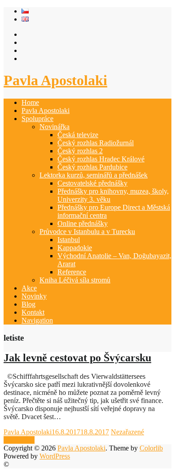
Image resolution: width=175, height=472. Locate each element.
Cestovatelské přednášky (92, 183)
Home (30, 102)
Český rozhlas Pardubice (92, 167)
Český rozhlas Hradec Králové (100, 159)
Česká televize (77, 135)
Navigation (37, 320)
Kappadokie (74, 247)
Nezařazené (127, 432)
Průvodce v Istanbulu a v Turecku (87, 231)
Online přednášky (82, 223)
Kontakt (33, 312)
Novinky (34, 296)
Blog (28, 304)
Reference (71, 272)
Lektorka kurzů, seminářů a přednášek (93, 175)
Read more (19, 440)
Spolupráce (37, 118)
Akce (29, 288)
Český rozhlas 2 (80, 151)
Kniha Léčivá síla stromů (74, 280)
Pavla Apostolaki (55, 80)
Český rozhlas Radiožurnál (95, 143)
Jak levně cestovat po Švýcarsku (77, 358)
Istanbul (68, 239)
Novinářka (54, 126)
